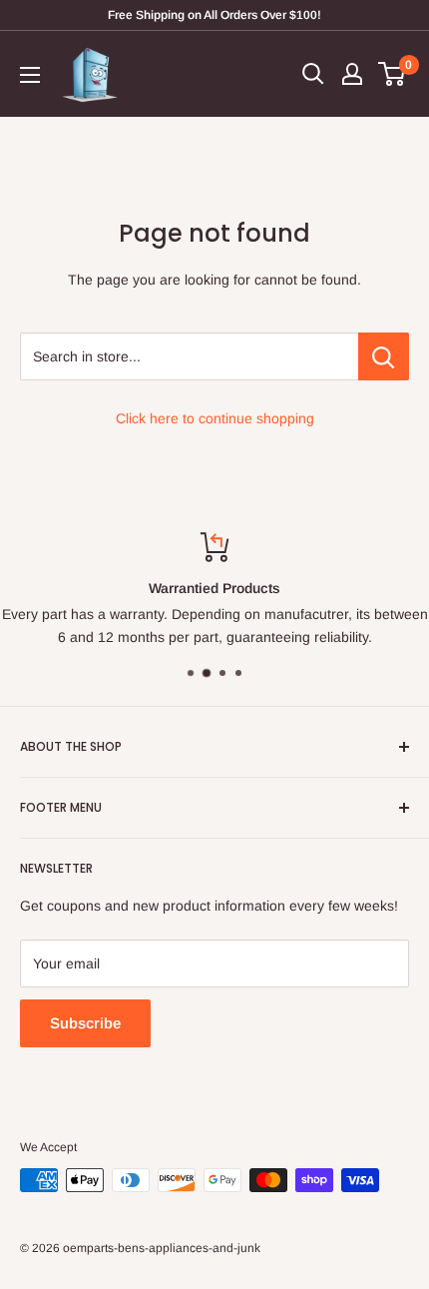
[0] (392, 74)
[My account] (352, 74)
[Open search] (313, 74)
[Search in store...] (383, 356)
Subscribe (85, 1022)
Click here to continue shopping (215, 418)
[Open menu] (30, 75)
